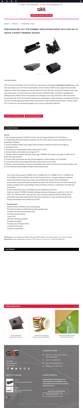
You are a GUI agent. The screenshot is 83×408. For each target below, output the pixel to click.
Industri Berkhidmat (11, 363)
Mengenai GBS (10, 365)
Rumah (6, 24)
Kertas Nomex (52, 190)
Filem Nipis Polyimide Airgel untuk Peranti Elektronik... (66, 336)
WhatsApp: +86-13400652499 (54, 366)
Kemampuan (9, 361)
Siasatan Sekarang (56, 391)
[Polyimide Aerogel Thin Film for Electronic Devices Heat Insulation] (67, 321)
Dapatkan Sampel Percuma (41, 15)
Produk (15, 24)
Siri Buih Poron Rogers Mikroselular (23, 382)
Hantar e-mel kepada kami (15, 116)
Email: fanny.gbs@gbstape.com (52, 4)
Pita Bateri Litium (27, 24)
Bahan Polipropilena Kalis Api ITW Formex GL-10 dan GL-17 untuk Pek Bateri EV (39, 239)
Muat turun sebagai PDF (34, 116)
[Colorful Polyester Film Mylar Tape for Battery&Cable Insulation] (41, 321)
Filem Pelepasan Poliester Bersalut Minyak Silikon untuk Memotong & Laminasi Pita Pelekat (42, 237)
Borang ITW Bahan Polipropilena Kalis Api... (16, 336)
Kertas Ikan (40, 190)
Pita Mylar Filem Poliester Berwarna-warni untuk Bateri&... (41, 336)
